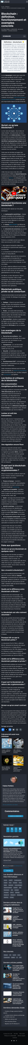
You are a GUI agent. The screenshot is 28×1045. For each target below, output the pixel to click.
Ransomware (6, 890)
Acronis (5, 880)
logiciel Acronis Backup (20, 370)
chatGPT (10, 880)
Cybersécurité (6, 957)
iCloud (20, 882)
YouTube (11, 897)
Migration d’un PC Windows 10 (12, 1023)
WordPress (6, 897)
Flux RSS (16, 1033)
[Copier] (20, 729)
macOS (14, 955)
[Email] (13, 729)
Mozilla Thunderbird (8, 887)
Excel (10, 882)
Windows (6, 955)
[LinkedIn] (10, 729)
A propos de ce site (7, 1033)
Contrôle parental (17, 880)
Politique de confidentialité (10, 1035)
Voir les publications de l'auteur (10, 804)
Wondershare (19, 894)
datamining (16, 487)
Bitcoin (11, 178)
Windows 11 (13, 894)
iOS (10, 955)
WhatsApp (17, 892)
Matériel (13, 957)
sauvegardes (7, 374)
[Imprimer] (17, 729)
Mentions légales (21, 1035)
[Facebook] (2, 729)
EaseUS (5, 882)
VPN (20, 957)
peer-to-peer (13, 224)
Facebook (15, 882)
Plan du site (22, 1033)
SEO (12, 890)
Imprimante (11, 885)
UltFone (11, 892)
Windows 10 (6, 894)
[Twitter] (6, 729)
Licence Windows (18, 885)
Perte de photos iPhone (10, 1021)
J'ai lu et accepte (12, 866)
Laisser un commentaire (16, 816)
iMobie (5, 885)
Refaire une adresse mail (11, 1019)
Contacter (15, 1037)
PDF (20, 887)
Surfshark (16, 890)
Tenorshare (6, 892)
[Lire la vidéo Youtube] (14, 193)
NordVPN (15, 887)
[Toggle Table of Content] (23, 36)
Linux (19, 955)
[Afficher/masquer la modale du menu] (27, 2)
